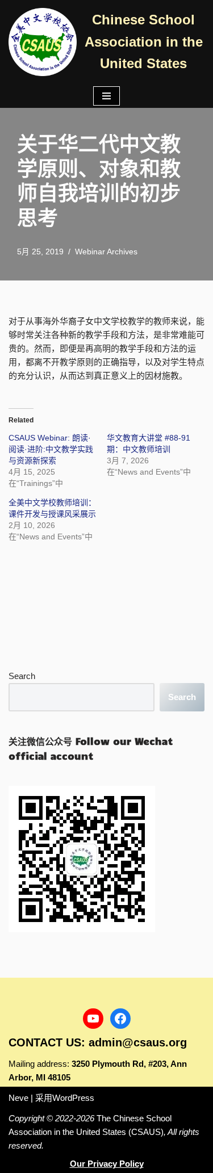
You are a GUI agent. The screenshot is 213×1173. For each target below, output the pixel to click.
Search (22, 676)
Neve (18, 1098)
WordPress (73, 1098)
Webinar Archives (106, 252)
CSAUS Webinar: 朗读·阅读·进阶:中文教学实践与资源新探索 (51, 449)
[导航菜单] (106, 96)
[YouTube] (93, 1018)
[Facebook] (120, 1018)
